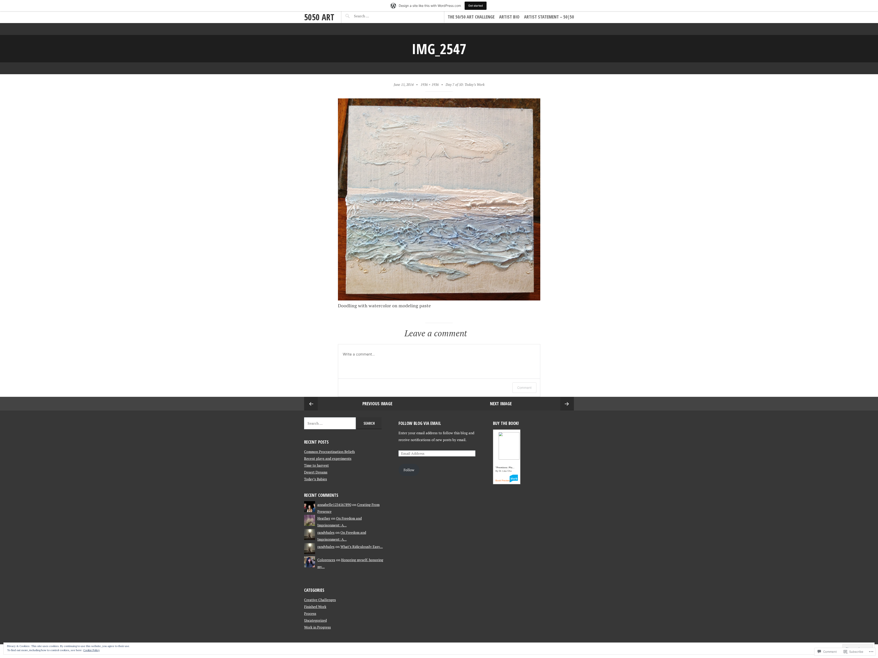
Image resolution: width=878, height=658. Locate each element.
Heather (323, 518)
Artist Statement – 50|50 (549, 17)
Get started (475, 5)
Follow (409, 470)
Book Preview (502, 480)
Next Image (501, 403)
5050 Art (319, 17)
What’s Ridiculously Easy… (361, 546)
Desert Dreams (315, 472)
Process (310, 613)
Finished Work (315, 606)
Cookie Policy (91, 650)
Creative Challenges (320, 599)
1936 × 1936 (429, 84)
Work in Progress (317, 627)
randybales (326, 532)
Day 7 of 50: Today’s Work (465, 84)
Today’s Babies (315, 479)
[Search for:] (373, 16)
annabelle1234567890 (334, 504)
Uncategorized (315, 620)
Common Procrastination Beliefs (329, 451)
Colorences (326, 560)
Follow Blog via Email (420, 423)
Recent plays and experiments (327, 458)
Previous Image (377, 403)
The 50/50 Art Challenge (471, 17)
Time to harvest (316, 465)
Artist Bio (509, 17)
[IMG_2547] (439, 299)
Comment (524, 388)
